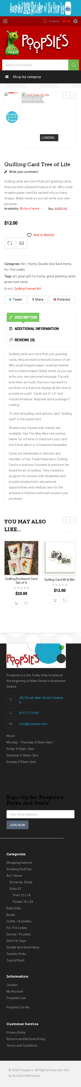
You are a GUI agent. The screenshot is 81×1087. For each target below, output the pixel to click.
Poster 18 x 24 (23, 901)
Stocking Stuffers (19, 869)
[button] (55, 600)
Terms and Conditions (21, 1045)
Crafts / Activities (18, 921)
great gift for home (31, 276)
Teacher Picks (16, 954)
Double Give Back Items (54, 264)
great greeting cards (61, 276)
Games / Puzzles (18, 934)
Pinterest (63, 299)
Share (39, 299)
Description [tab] (25, 317)
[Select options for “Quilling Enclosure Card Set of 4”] (16, 603)
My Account (14, 991)
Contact (12, 985)
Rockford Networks (26, 1075)
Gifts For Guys (16, 941)
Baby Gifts (13, 908)
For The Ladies (14, 269)
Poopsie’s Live (16, 998)
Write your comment (23, 172)
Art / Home (29, 264)
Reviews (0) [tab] (24, 340)
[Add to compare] (9, 243)
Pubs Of (15, 888)
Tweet (17, 299)
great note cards (16, 282)
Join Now (17, 825)
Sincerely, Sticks (21, 882)
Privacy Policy (16, 1032)
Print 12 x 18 (21, 895)
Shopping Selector (19, 862)
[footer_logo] (36, 656)
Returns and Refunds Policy (26, 1039)
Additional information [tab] (36, 329)
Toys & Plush (15, 960)
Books (10, 915)
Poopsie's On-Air (18, 1007)
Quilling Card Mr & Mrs (59, 579)
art (15, 276)
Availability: (11, 208)
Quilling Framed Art (27, 288)
